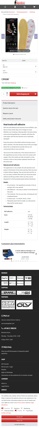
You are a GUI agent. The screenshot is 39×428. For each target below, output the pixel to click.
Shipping (13, 83)
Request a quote (8, 113)
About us (4, 383)
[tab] (19, 103)
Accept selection (20, 424)
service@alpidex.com (7, 323)
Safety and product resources (12, 118)
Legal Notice (5, 386)
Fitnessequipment (21, 12)
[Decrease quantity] (7, 95)
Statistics (17, 408)
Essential (7, 408)
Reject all (19, 420)
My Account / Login (7, 367)
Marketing (27, 408)
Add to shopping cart (23, 94)
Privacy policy (21, 402)
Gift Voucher (5, 364)
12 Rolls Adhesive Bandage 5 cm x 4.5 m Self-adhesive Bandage (25, 251)
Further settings (6, 413)
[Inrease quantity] (7, 93)
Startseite (12, 12)
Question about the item (10, 108)
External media (9, 410)
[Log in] (15, 7)
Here (2, 351)
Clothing (32, 12)
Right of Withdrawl (7, 372)
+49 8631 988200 (9, 328)
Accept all (20, 417)
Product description (9, 103)
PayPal (20, 410)
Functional (29, 410)
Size (3, 65)
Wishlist (3, 369)
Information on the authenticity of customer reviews (16, 375)
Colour (4, 70)
